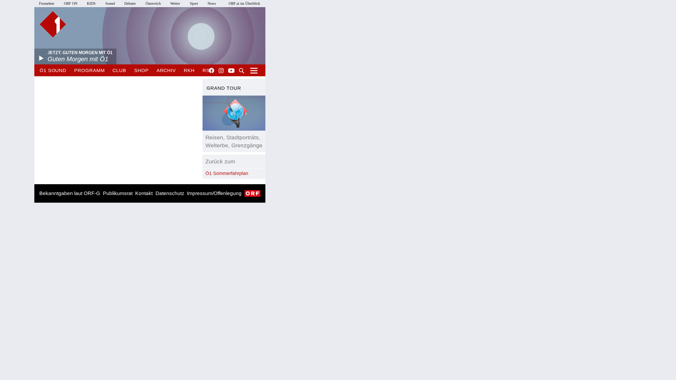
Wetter (175, 4)
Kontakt (144, 193)
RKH (189, 70)
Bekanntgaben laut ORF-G (69, 193)
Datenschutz (170, 193)
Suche (241, 70)
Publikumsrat (118, 193)
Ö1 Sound (53, 70)
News (212, 4)
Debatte (130, 4)
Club (119, 70)
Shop (141, 70)
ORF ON (70, 4)
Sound (110, 4)
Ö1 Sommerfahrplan (226, 173)
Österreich (153, 4)
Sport (194, 4)
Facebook (211, 70)
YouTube (231, 71)
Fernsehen (46, 4)
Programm (89, 70)
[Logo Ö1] (53, 24)
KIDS (91, 4)
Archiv (166, 70)
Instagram (221, 70)
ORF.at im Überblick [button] (244, 4)
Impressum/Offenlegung (214, 193)
